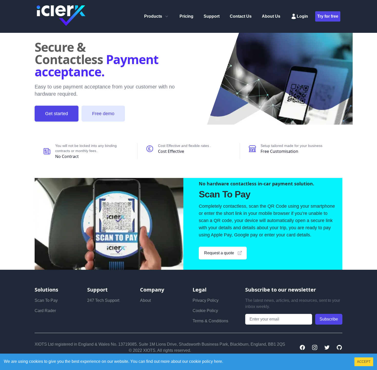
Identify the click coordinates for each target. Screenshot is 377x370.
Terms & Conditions (210, 321)
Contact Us (241, 16)
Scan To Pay (46, 300)
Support (212, 16)
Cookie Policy (205, 310)
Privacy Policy (206, 300)
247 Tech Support (103, 300)
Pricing (186, 16)
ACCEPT (364, 362)
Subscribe (329, 319)
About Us (271, 16)
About (145, 300)
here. (218, 361)
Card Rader (45, 310)
